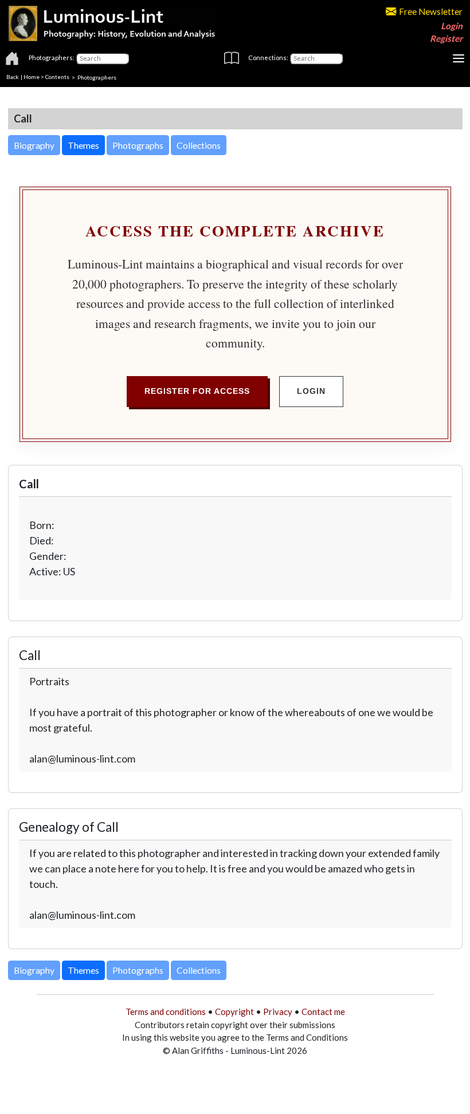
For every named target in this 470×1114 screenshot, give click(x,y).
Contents (57, 76)
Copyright (234, 1011)
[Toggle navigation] (458, 58)
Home (31, 76)
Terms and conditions (166, 1011)
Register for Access (197, 391)
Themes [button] (83, 145)
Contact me (323, 1011)
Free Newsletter (431, 11)
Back (12, 76)
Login (452, 26)
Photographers (96, 76)
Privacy (277, 1011)
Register (446, 38)
